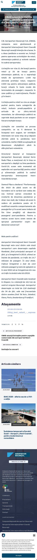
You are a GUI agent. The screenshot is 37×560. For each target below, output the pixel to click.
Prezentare (6, 499)
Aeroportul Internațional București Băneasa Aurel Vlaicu (18, 532)
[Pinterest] (19, 324)
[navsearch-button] (2, 2)
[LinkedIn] (22, 324)
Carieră (5, 503)
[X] (15, 324)
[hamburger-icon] (34, 2)
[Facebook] (12, 324)
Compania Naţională (18, 5)
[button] (34, 535)
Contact (5, 512)
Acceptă (18, 555)
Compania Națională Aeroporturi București (17, 521)
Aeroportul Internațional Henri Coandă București (16, 526)
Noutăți (27, 28)
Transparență (7, 506)
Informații (6, 509)
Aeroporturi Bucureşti (18, 6)
